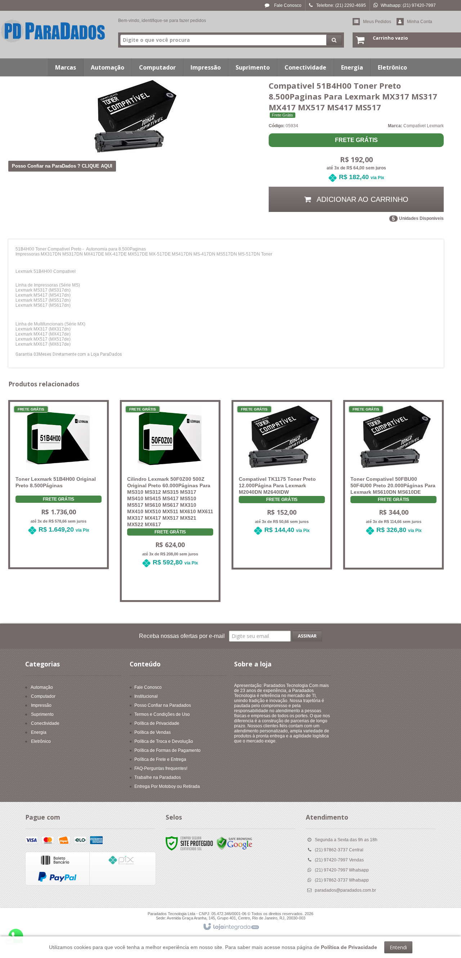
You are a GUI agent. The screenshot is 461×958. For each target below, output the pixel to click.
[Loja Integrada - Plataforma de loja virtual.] (230, 927)
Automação (42, 687)
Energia (38, 732)
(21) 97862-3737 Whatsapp (342, 880)
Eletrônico (41, 741)
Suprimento (42, 714)
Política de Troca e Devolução (163, 741)
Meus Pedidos (377, 21)
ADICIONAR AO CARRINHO (361, 199)
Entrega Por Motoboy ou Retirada (167, 786)
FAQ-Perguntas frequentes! (160, 768)
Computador (43, 696)
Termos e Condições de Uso (162, 714)
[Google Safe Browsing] (234, 843)
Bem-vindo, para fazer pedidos (162, 20)
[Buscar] (334, 40)
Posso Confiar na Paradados (162, 705)
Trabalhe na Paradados (157, 777)
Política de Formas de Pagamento (167, 750)
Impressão (41, 705)
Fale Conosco (287, 5)
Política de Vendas (152, 732)
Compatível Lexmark (423, 125)
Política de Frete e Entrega (160, 759)
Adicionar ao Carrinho (63, 555)
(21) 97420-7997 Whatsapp (342, 870)
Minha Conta (419, 21)
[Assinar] (307, 636)
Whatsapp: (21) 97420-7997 (408, 5)
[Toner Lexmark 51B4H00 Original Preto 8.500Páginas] (58, 474)
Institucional (146, 696)
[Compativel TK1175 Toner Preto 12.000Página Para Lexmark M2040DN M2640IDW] (281, 475)
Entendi (398, 947)
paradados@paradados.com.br (345, 890)
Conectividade (45, 723)
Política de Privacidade (156, 723)
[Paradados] (53, 31)
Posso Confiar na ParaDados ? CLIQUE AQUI (62, 166)
